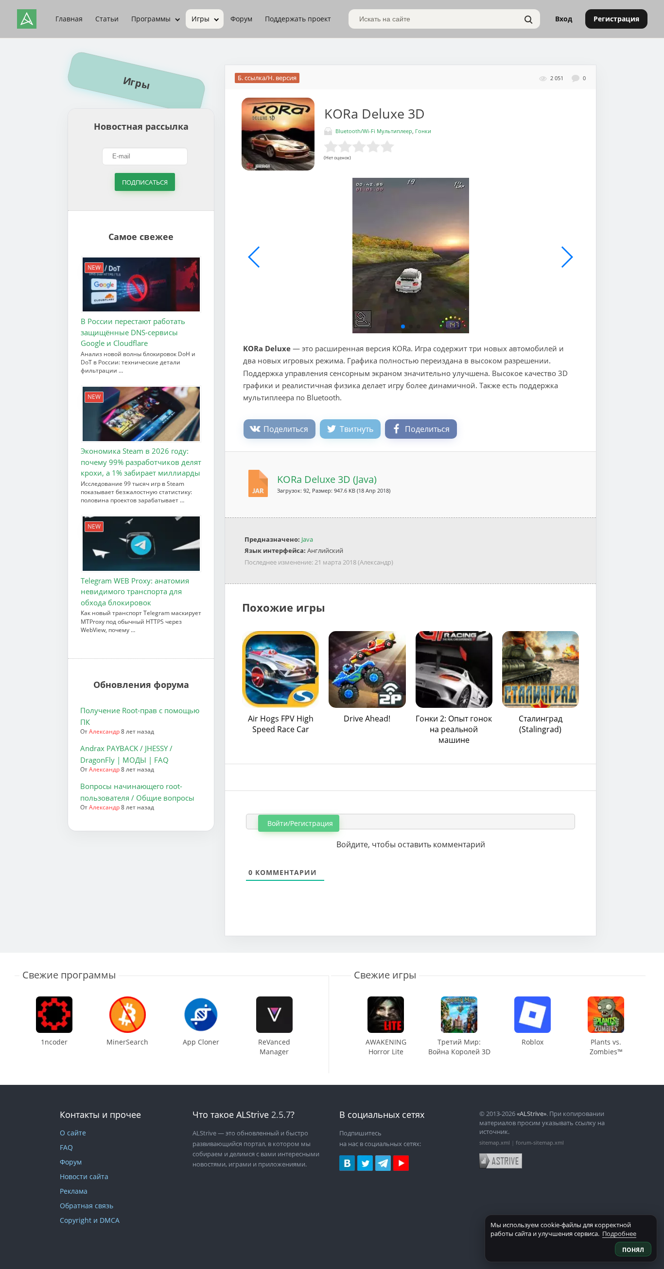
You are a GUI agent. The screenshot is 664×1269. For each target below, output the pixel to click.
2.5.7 (281, 1114)
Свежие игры (385, 974)
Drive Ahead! (367, 718)
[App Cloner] (201, 1001)
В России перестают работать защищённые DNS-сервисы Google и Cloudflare (133, 332)
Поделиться (285, 429)
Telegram (383, 1163)
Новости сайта (84, 1176)
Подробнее (619, 1233)
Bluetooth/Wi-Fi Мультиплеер (373, 131)
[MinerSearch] (127, 1001)
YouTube (401, 1163)
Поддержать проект (298, 18)
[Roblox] (533, 1001)
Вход (563, 18)
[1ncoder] (54, 1001)
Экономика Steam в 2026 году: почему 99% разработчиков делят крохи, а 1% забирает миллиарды (141, 462)
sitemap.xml (494, 1142)
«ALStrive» (531, 1113)
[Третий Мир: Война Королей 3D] (459, 1001)
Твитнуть (356, 429)
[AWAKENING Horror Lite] (385, 1001)
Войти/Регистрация (299, 823)
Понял (633, 1250)
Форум (241, 18)
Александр (104, 731)
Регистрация (616, 18)
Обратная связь (86, 1205)
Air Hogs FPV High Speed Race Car (281, 724)
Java (307, 539)
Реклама (73, 1191)
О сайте (73, 1132)
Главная (69, 18)
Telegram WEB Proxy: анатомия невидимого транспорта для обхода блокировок (135, 591)
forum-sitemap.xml (540, 1142)
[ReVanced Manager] (274, 1001)
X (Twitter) (365, 1163)
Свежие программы (69, 974)
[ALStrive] (27, 18)
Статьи (107, 18)
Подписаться (145, 181)
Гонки (423, 131)
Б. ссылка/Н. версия (267, 77)
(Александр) (375, 562)
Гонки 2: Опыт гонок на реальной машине (454, 729)
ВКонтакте (347, 1163)
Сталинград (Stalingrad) (540, 724)
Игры (201, 18)
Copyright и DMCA (90, 1220)
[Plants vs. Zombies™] (606, 1001)
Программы (151, 18)
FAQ (66, 1147)
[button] (403, 326)
